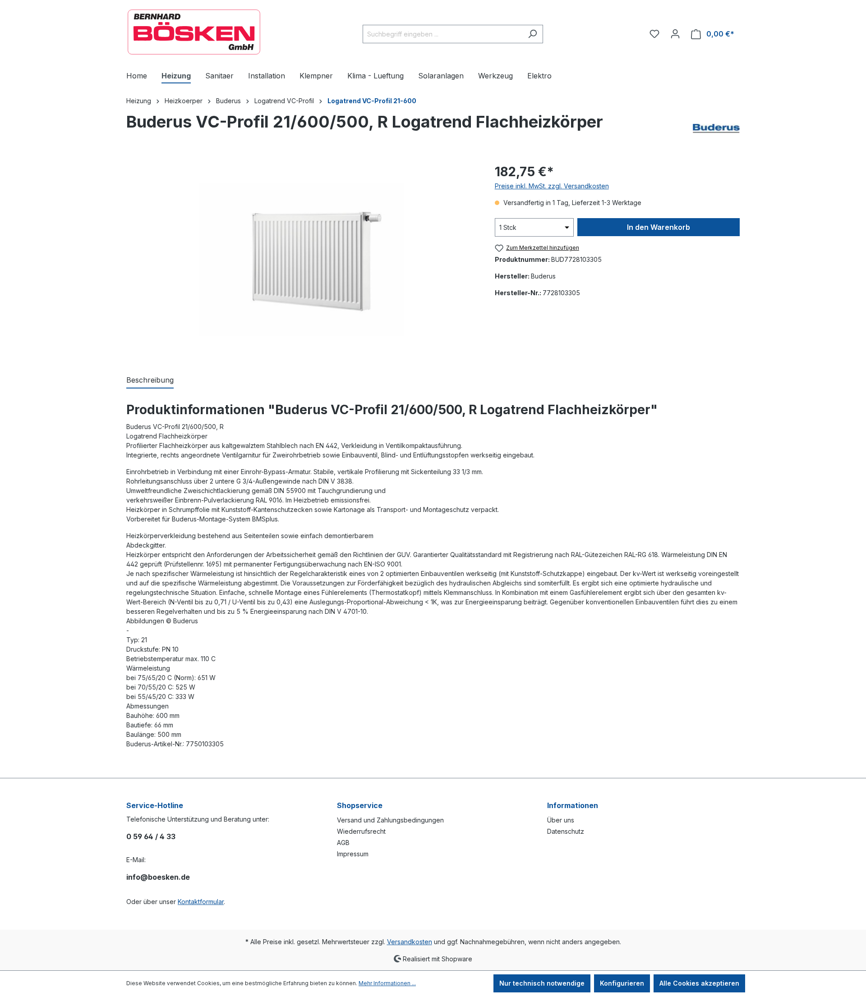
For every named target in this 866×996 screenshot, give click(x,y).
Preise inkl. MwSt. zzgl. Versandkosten (552, 186)
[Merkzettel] (654, 33)
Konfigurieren (622, 983)
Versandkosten (409, 942)
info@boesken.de (158, 877)
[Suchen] (532, 34)
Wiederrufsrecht (361, 831)
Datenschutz (565, 831)
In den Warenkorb (658, 227)
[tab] (150, 380)
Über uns (560, 820)
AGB (343, 842)
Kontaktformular (201, 901)
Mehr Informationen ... (387, 983)
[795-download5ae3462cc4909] (301, 259)
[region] (301, 259)
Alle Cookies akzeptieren (699, 983)
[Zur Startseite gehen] (194, 32)
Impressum (353, 854)
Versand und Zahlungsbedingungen (390, 820)
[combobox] (442, 34)
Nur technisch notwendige (542, 983)
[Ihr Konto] (675, 33)
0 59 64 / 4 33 (150, 836)
